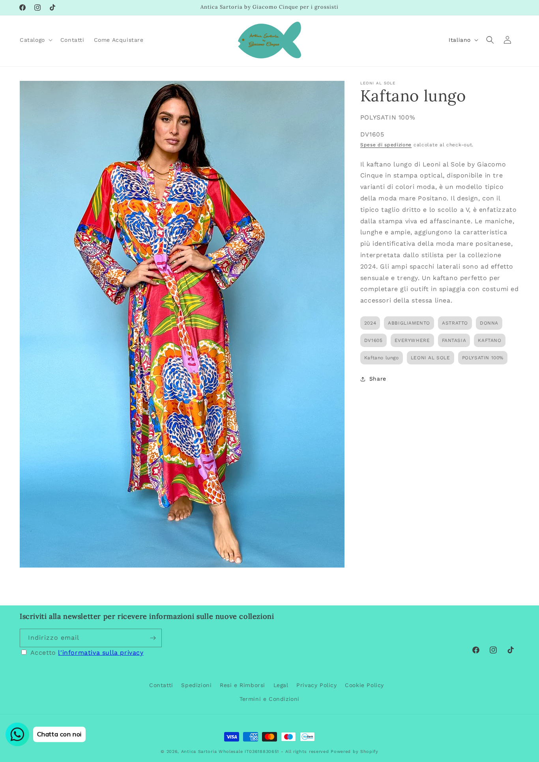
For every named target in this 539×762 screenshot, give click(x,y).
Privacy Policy (316, 685)
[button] (35, 40)
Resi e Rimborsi (242, 685)
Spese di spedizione (386, 145)
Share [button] (377, 378)
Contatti (161, 685)
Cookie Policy (364, 685)
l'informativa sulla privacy (100, 652)
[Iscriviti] (152, 638)
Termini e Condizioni (269, 699)
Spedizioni (196, 685)
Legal (280, 685)
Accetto (87, 652)
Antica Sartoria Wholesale (212, 751)
